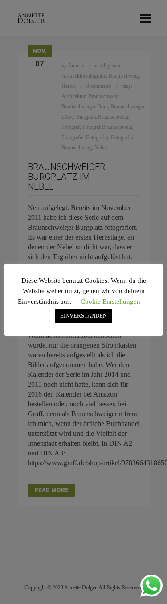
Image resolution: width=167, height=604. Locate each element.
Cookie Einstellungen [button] (110, 301)
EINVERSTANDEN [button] (83, 315)
